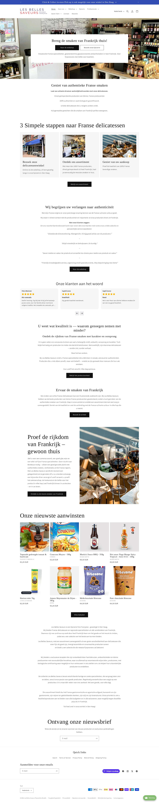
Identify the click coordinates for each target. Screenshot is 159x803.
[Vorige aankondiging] (20, 2)
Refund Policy (89, 758)
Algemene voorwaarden (79, 798)
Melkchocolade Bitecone (90, 598)
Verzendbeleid (92, 798)
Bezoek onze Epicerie (92, 48)
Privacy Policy (77, 758)
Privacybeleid (66, 798)
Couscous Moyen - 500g (60, 554)
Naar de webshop (67, 48)
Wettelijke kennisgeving (104, 798)
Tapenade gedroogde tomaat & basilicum (33, 555)
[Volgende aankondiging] (138, 2)
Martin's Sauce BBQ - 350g (92, 554)
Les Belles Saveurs (29, 798)
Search (55, 758)
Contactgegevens (118, 798)
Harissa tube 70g (27, 598)
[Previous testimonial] (77, 313)
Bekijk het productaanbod (80, 375)
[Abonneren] (96, 738)
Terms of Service (65, 758)
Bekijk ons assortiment (79, 184)
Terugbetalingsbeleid (54, 798)
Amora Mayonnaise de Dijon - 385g (63, 599)
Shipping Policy (101, 758)
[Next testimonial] (82, 313)
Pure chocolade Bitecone (120, 598)
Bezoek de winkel (79, 415)
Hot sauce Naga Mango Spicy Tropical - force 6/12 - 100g (123, 555)
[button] (62, 9)
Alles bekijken (79, 615)
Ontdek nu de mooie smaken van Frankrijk (47, 494)
